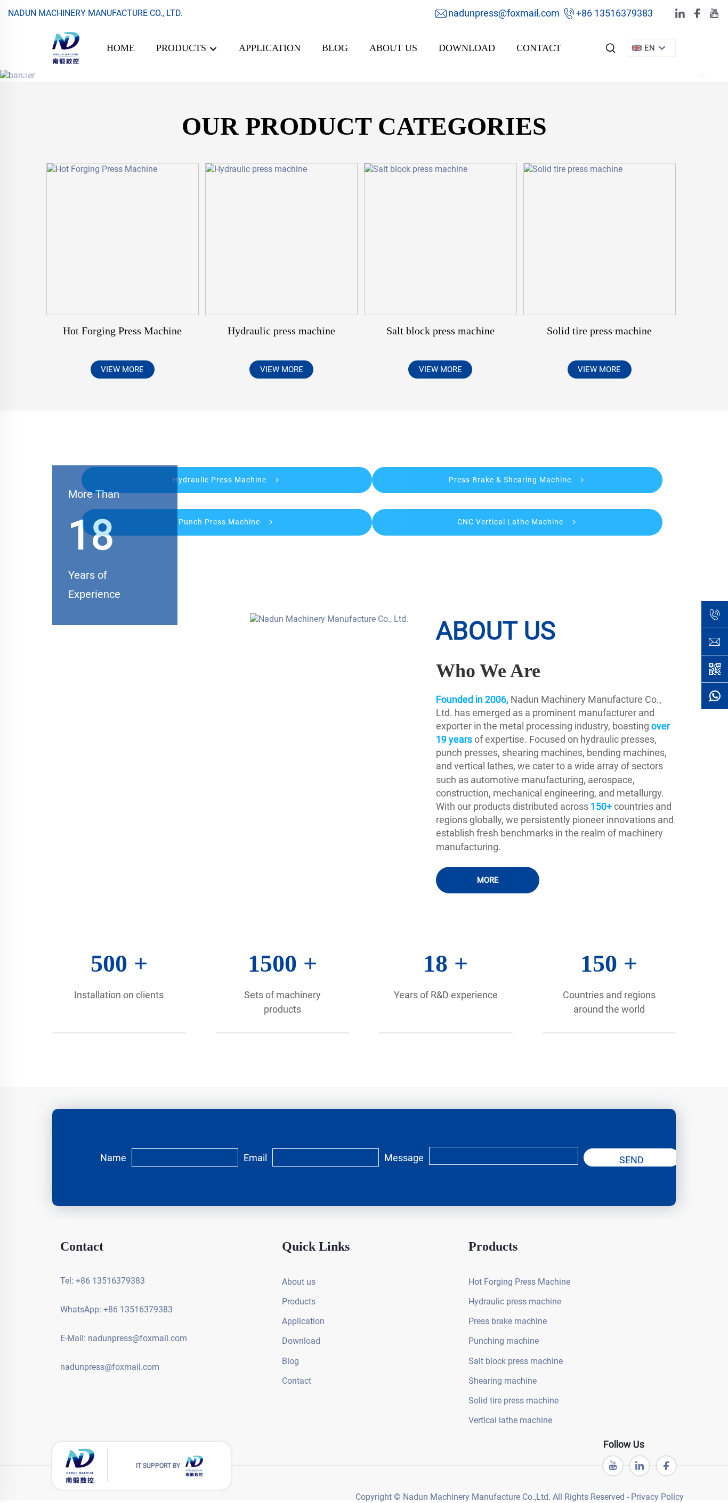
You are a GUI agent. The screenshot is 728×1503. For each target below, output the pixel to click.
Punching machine (503, 1341)
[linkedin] (680, 13)
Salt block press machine (440, 330)
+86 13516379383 (614, 13)
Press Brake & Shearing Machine (511, 479)
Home (121, 48)
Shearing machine (502, 1381)
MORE (488, 880)
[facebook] (697, 13)
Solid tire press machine (599, 330)
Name (113, 1157)
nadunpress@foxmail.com (504, 13)
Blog (335, 48)
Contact (538, 48)
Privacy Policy (657, 1497)
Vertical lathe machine (510, 1420)
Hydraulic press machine (281, 330)
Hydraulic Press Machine (221, 479)
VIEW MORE (122, 369)
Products (182, 48)
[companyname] (65, 47)
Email (255, 1157)
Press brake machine (507, 1321)
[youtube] (714, 13)
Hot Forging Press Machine (122, 330)
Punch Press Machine (220, 522)
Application (270, 48)
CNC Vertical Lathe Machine (511, 522)
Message (404, 1157)
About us (393, 48)
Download (467, 48)
